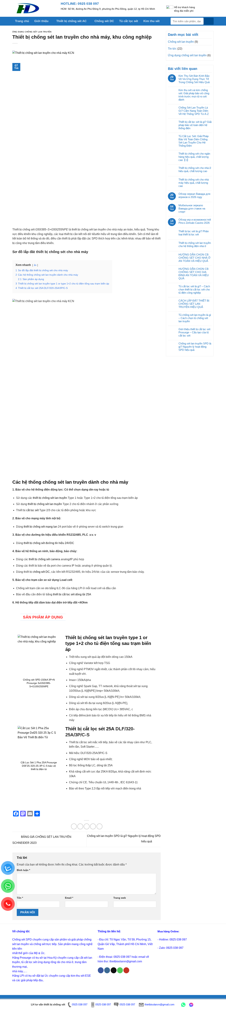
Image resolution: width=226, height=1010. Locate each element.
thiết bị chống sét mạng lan (40, 526)
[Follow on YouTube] (126, 970)
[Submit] (209, 21)
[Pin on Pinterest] (93, 826)
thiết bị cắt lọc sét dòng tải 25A (72, 594)
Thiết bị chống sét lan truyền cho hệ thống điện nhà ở (195, 244)
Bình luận (23, 870)
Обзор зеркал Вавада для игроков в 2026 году (194, 195)
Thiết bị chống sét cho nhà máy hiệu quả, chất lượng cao (194, 182)
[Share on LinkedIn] (99, 826)
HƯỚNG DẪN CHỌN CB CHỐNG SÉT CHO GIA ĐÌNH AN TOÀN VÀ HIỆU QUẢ (194, 273)
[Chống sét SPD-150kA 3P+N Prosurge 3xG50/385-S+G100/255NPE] (39, 656)
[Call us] (120, 970)
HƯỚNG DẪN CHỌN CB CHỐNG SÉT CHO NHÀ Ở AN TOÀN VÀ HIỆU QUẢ (194, 257)
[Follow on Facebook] (101, 970)
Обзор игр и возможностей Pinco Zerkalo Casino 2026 (195, 221)
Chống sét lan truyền (181, 41)
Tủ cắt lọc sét (128, 21)
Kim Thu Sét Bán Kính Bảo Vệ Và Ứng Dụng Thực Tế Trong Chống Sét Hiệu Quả (194, 79)
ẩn (35, 265)
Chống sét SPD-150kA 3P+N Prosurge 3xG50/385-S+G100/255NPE (39, 683)
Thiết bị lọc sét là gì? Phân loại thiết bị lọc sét (194, 233)
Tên (20, 897)
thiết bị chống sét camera (44, 559)
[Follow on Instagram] (107, 970)
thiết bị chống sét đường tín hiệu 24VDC (48, 543)
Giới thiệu (41, 21)
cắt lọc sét (32, 510)
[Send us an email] (114, 970)
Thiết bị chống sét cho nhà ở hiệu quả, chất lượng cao (195, 169)
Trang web (119, 897)
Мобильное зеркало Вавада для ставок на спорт (192, 208)
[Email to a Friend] (87, 826)
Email (69, 897)
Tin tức (172, 48)
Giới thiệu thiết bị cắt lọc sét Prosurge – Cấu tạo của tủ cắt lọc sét (194, 332)
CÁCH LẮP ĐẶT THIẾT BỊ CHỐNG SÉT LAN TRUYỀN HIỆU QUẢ (194, 303)
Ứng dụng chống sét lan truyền (31, 32)
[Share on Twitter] (80, 826)
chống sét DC (41, 571)
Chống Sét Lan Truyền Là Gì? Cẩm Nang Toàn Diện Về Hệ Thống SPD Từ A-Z (194, 110)
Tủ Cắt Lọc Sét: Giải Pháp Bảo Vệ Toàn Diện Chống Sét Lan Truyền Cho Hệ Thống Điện (194, 141)
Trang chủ (22, 21)
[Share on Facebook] (74, 826)
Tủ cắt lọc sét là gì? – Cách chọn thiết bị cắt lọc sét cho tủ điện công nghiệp (194, 289)
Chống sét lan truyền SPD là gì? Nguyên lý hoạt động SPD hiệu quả (195, 346)
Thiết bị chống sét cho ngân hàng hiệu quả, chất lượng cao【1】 (194, 156)
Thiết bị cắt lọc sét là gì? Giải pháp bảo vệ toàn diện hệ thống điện (195, 125)
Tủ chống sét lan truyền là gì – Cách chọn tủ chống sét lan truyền (195, 318)
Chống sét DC (104, 21)
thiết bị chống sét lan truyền (50, 497)
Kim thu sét (151, 21)
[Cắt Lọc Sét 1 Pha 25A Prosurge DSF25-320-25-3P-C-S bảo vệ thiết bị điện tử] (39, 742)
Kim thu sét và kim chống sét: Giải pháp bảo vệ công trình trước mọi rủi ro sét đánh (194, 95)
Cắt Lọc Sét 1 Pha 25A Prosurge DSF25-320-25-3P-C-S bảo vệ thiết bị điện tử (39, 765)
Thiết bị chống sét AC (71, 21)
